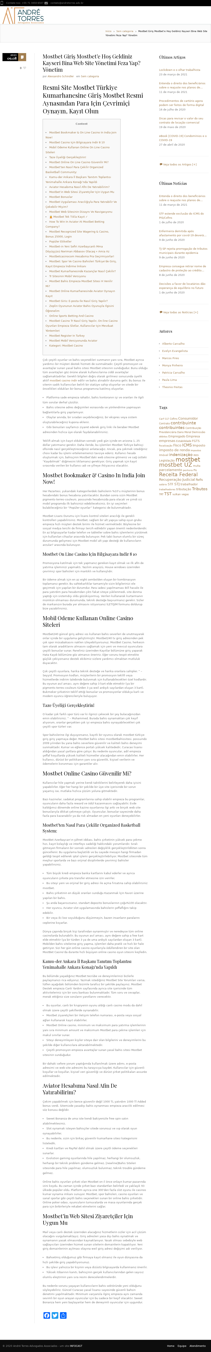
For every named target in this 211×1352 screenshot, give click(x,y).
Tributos (199, 489)
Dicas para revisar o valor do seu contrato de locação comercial (181, 120)
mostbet (188, 459)
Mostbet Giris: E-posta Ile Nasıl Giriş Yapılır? (78, 301)
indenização (181, 454)
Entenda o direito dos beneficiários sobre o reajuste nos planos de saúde (182, 86)
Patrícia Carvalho (173, 372)
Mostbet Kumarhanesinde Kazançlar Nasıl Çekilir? (82, 271)
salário (163, 484)
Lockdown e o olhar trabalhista (179, 69)
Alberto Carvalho (173, 343)
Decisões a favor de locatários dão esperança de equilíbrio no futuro (182, 286)
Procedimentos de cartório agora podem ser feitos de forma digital (181, 103)
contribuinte (183, 423)
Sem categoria (124, 31)
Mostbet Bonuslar (61, 196)
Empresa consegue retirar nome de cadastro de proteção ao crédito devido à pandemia (182, 269)
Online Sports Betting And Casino (71, 315)
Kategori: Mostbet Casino (66, 345)
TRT (161, 494)
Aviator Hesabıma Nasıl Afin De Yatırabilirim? (79, 187)
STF (170, 484)
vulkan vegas (180, 494)
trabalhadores (167, 489)
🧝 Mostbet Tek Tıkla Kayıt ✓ (68, 216)
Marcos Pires (170, 358)
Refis (199, 479)
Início (108, 31)
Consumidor (188, 418)
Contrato (164, 423)
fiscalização (165, 445)
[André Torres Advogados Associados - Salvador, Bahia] (23, 15)
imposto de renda (174, 450)
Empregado (176, 436)
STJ (177, 484)
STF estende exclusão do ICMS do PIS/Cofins (181, 215)
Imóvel (163, 455)
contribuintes (172, 427)
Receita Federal (178, 474)
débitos (163, 436)
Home (170, 1346)
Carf (161, 419)
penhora (188, 470)
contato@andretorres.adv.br (66, 3)
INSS (196, 455)
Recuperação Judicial (177, 479)
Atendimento (198, 1346)
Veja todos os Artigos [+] (179, 164)
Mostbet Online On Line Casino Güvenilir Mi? (79, 162)
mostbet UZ (175, 465)
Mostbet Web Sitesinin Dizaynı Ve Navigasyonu (80, 211)
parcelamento (170, 470)
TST (168, 493)
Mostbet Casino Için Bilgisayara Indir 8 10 (77, 142)
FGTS (196, 441)
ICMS (187, 445)
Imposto (199, 445)
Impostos (196, 450)
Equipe (182, 1346)
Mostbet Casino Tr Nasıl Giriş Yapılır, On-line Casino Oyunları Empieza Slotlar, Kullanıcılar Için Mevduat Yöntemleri (82, 325)
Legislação (167, 460)
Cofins (173, 418)
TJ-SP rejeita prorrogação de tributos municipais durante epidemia (183, 250)
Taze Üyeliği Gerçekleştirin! (67, 157)
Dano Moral (184, 432)
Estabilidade (183, 441)
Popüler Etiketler (60, 241)
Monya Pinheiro (172, 365)
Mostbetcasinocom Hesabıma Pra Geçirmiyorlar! (81, 256)
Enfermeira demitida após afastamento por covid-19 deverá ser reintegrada (181, 233)
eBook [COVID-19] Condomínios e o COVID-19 (183, 138)
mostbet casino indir (63, 380)
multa (196, 465)
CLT (167, 419)
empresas (167, 441)
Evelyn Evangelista (175, 351)
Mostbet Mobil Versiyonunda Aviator (73, 340)
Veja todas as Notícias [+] (180, 312)
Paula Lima (169, 379)
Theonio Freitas (172, 387)
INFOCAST (76, 1346)
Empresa (193, 436)
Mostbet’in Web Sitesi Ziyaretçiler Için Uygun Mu (81, 191)
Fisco (177, 445)
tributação (183, 489)
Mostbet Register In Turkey (67, 335)
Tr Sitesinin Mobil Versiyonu (67, 276)
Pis (195, 470)
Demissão (198, 432)
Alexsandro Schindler (61, 76)
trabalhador (189, 484)
